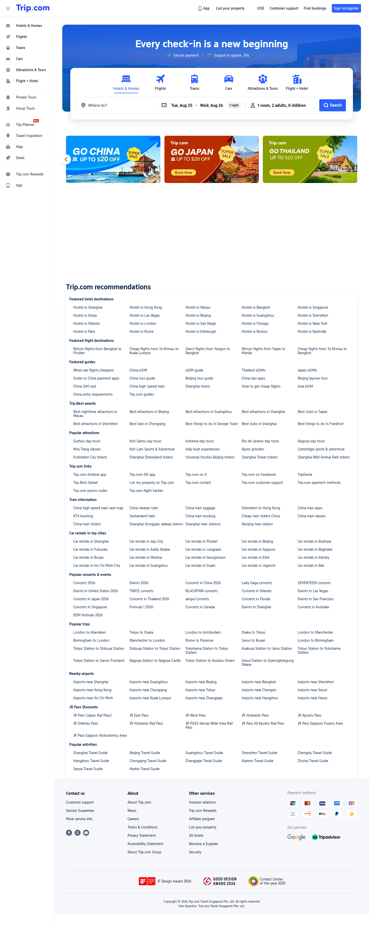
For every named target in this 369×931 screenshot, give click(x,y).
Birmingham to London (91, 640)
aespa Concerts (197, 599)
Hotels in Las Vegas (145, 315)
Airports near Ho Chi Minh (93, 698)
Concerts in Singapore (90, 607)
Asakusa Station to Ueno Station (267, 648)
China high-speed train (147, 386)
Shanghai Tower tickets (260, 457)
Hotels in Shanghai (87, 307)
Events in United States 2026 (95, 591)
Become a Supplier (203, 844)
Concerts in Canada (200, 607)
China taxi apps (253, 378)
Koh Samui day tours (145, 441)
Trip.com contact (198, 483)
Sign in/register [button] (346, 8)
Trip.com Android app (89, 475)
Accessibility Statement (145, 844)
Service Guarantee (80, 811)
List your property (202, 827)
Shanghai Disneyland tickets (151, 457)
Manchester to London (147, 640)
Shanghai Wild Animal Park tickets (324, 457)
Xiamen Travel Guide (257, 761)
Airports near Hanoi (312, 698)
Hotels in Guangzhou (258, 315)
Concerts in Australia (313, 607)
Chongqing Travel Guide (148, 761)
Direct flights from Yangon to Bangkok (208, 351)
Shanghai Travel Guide (90, 753)
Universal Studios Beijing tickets (210, 457)
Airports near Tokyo (200, 690)
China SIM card (84, 386)
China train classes (312, 516)
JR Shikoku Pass (85, 723)
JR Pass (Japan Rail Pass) (92, 715)
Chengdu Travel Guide (315, 753)
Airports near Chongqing (148, 690)
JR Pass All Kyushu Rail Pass (263, 723)
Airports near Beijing (201, 682)
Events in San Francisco (316, 599)
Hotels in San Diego (201, 323)
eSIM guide (194, 370)
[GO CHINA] (113, 159)
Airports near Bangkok (259, 682)
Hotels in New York (312, 323)
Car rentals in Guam (200, 566)
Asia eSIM (305, 386)
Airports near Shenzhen (316, 682)
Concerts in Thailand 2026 (149, 599)
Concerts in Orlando (257, 591)
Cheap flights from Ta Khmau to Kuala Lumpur (154, 351)
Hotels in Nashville (312, 332)
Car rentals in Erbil (255, 557)
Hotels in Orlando (86, 323)
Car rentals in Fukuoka (90, 549)
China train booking (200, 516)
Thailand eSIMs (253, 370)
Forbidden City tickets (90, 457)
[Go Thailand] (310, 159)
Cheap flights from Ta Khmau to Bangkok (322, 351)
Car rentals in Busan (88, 557)
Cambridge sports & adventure (321, 449)
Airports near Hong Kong (92, 690)
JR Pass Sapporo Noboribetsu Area (100, 735)
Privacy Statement (142, 835)
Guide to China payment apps (96, 378)
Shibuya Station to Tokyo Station (155, 648)
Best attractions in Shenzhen (95, 424)
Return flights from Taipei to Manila (263, 351)
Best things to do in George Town (212, 424)
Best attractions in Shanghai (263, 412)
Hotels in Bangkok (256, 307)
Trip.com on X (196, 475)
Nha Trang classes (87, 449)
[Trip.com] (32, 8)
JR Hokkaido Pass (255, 715)
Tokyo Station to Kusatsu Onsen (210, 661)
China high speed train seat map (98, 508)
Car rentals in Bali (311, 566)
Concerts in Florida (256, 599)
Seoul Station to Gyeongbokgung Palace (268, 663)
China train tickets (87, 524)
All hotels (196, 835)
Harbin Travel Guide (145, 769)
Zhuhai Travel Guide (313, 761)
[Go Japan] (211, 159)
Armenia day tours (200, 441)
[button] (8, 8)
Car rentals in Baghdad (315, 549)
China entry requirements (92, 394)
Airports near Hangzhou (260, 698)
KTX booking (83, 516)
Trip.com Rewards (202, 811)
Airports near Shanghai (90, 682)
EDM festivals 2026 (88, 615)
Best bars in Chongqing (147, 424)
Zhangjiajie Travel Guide (204, 761)
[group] (182, 55)
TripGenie (305, 475)
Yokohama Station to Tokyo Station (207, 650)
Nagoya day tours (311, 441)
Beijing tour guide (199, 378)
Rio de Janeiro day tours (260, 441)
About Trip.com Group (144, 852)
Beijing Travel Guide (145, 753)
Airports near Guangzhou (149, 682)
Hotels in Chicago (255, 323)
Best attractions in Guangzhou (209, 412)
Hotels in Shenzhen (313, 315)
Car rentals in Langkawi (203, 549)
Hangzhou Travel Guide (91, 761)
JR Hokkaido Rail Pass (146, 723)
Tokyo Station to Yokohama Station (319, 650)
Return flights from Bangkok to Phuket (97, 351)
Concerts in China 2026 (203, 583)
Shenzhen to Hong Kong (261, 508)
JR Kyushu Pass (309, 715)
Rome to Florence (199, 640)
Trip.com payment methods (319, 483)
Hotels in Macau (198, 307)
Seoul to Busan (253, 640)
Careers (133, 819)
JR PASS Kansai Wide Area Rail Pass (209, 725)
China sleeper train (144, 508)
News (132, 811)
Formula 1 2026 (141, 607)
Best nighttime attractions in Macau (95, 414)
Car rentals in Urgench (258, 566)
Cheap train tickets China (261, 516)
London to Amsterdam (203, 632)
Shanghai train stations (203, 524)
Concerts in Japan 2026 (91, 599)
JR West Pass (196, 715)
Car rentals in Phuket (202, 541)
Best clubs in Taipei (312, 412)
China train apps (310, 508)
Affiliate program (202, 819)
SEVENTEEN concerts (314, 583)
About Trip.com (139, 802)
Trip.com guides (142, 394)
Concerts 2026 (84, 583)
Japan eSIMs (307, 370)
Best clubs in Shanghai (259, 424)
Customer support (80, 802)
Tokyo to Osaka (141, 632)
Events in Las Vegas (313, 591)
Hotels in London (143, 323)
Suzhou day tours (86, 441)
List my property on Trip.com (152, 483)
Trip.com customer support (262, 483)
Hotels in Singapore (313, 307)
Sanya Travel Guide (88, 769)
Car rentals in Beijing (257, 541)
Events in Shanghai (256, 607)
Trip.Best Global (85, 483)
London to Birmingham (316, 640)
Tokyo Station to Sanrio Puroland (98, 661)
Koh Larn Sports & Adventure (152, 449)
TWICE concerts (141, 591)
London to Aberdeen (89, 632)
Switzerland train (142, 516)
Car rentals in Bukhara (314, 541)
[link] (204, 8)
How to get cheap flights (261, 386)
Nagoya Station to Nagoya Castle (155, 661)
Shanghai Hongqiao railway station (156, 524)
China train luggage (200, 508)
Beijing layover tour (313, 378)
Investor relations (202, 802)
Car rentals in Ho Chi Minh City (96, 566)
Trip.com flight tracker (146, 491)
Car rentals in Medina (146, 557)
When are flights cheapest (93, 370)
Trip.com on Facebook (259, 475)
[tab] (126, 82)
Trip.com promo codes (90, 491)
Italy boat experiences (203, 449)
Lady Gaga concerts (257, 583)
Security (195, 852)
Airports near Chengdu (259, 690)
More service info (79, 819)
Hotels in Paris (84, 332)
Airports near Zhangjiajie (204, 698)
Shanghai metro (198, 386)
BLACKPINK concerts (202, 591)
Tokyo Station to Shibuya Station (98, 648)
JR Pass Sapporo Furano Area (320, 723)
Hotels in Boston (255, 332)
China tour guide (142, 378)
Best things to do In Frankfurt (321, 424)
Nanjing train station (257, 524)
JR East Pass (139, 715)
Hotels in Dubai (85, 315)
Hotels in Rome (142, 332)
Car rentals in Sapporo (258, 549)
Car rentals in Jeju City (146, 541)
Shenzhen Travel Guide (259, 753)
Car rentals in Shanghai (90, 541)
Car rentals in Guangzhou (149, 566)
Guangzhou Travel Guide (204, 753)
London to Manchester (315, 632)
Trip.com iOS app (142, 475)
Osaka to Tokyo (253, 632)
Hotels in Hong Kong (146, 307)
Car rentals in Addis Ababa (150, 549)
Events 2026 (139, 583)
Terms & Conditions (142, 827)
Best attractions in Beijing (149, 412)
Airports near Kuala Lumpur (150, 698)
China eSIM (138, 370)
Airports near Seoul (312, 690)
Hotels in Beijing (198, 315)
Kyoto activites (253, 449)
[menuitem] (27, 26)
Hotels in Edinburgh (201, 332)
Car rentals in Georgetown (206, 557)
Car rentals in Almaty (313, 557)
